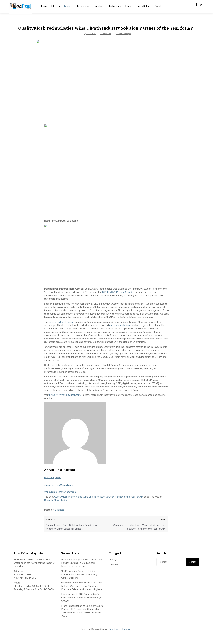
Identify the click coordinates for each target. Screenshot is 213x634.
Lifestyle (56, 6)
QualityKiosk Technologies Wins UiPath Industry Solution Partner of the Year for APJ (98, 496)
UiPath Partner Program (61, 322)
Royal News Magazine (120, 629)
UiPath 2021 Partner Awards (117, 292)
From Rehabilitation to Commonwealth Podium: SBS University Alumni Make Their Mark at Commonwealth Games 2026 (82, 610)
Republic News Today (55, 500)
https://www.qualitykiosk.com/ (65, 395)
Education (98, 6)
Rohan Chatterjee (123, 33)
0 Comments (105, 33)
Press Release (144, 6)
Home (44, 6)
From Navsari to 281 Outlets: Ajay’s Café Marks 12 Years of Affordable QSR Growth (82, 598)
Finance (129, 6)
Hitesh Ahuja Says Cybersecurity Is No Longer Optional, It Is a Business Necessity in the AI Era (81, 563)
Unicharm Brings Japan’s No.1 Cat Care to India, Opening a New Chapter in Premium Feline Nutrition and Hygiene (81, 586)
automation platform (120, 325)
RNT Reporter (52, 477)
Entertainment (114, 6)
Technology (83, 6)
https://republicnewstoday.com (60, 492)
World (158, 6)
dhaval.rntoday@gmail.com (58, 485)
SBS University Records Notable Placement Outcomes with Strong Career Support (79, 574)
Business (68, 6)
